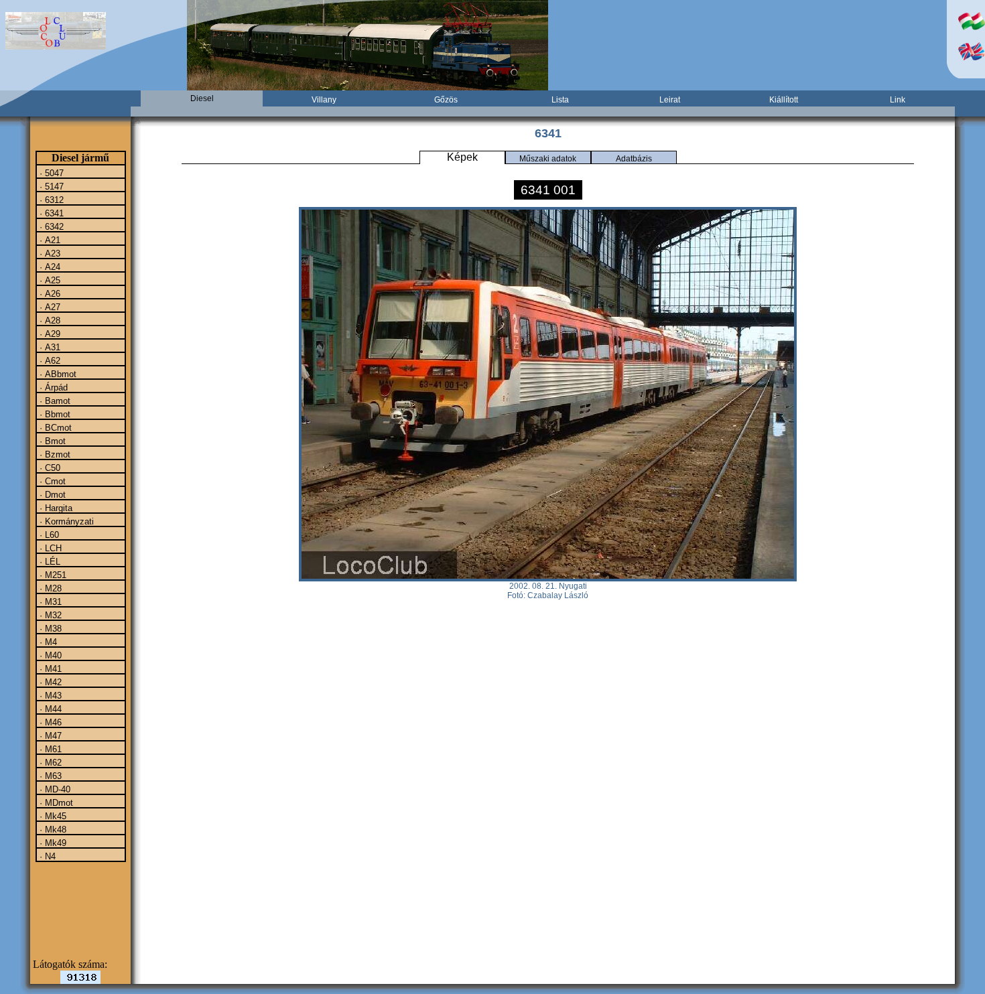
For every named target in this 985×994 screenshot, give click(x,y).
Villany (324, 99)
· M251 (51, 574)
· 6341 (50, 213)
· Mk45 (51, 816)
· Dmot (51, 494)
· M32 (49, 615)
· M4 (47, 641)
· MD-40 (53, 789)
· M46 (49, 722)
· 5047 (50, 173)
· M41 (49, 668)
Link (897, 99)
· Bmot (51, 440)
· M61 (49, 749)
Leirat (669, 99)
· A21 (48, 239)
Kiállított (783, 99)
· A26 (48, 293)
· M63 (49, 775)
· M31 (49, 601)
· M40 (49, 655)
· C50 (48, 467)
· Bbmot (53, 414)
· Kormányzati (65, 521)
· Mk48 (51, 829)
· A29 (48, 333)
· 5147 (50, 186)
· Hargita (54, 507)
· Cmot (51, 481)
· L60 (48, 534)
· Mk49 (51, 842)
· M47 (49, 735)
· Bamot (53, 400)
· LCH (49, 548)
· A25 (48, 280)
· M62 (49, 762)
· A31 (48, 347)
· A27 (48, 306)
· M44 (49, 708)
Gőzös (446, 99)
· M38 (49, 628)
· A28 (48, 320)
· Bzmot (53, 454)
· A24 (48, 266)
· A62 (48, 360)
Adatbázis (634, 158)
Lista (560, 99)
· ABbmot (56, 373)
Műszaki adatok (547, 158)
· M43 (49, 695)
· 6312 (50, 199)
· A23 (48, 253)
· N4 (46, 856)
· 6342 (50, 226)
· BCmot (54, 427)
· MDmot (55, 802)
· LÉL (48, 561)
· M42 (49, 682)
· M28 (49, 588)
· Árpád (52, 387)
